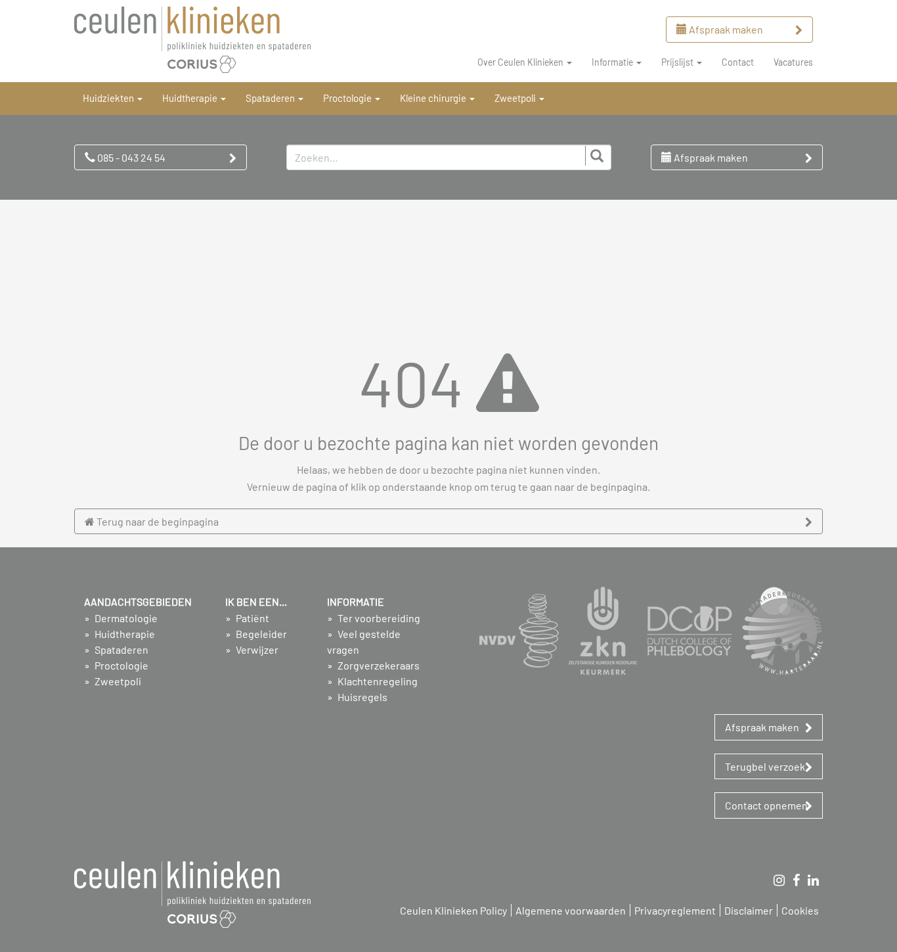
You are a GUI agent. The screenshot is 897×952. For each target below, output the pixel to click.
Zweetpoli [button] (516, 98)
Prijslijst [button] (678, 62)
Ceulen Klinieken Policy (453, 910)
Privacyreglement (675, 910)
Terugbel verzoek (765, 766)
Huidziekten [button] (109, 98)
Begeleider (260, 633)
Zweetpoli (117, 681)
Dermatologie (125, 618)
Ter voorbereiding (378, 618)
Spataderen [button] (271, 98)
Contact (738, 62)
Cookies (800, 910)
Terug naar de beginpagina (157, 521)
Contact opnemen (766, 805)
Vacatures (793, 62)
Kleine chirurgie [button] (434, 98)
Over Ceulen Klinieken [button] (521, 62)
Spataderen (120, 649)
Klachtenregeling (377, 681)
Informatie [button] (613, 62)
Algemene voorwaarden (570, 910)
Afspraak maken (725, 29)
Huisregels (361, 697)
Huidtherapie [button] (190, 98)
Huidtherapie (124, 633)
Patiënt (251, 618)
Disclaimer (748, 910)
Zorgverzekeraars (378, 665)
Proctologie (120, 665)
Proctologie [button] (348, 98)
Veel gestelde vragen (364, 641)
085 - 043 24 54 (130, 157)
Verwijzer (256, 649)
